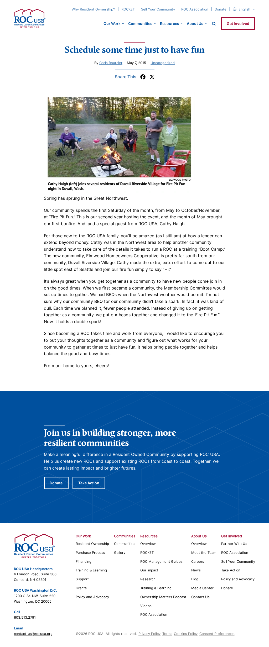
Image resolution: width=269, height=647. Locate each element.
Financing (83, 561)
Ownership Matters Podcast (163, 597)
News (196, 570)
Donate (220, 9)
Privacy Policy (149, 634)
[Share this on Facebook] (143, 77)
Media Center (202, 588)
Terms (167, 634)
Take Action (88, 483)
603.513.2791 (25, 617)
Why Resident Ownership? (93, 9)
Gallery (119, 552)
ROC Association (194, 9)
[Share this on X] (151, 77)
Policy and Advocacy (92, 597)
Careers (197, 561)
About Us (195, 23)
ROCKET (128, 9)
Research (148, 579)
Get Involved (238, 23)
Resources (169, 23)
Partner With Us (234, 543)
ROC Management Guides (161, 561)
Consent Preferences (217, 634)
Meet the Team (203, 552)
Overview (148, 543)
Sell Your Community (158, 9)
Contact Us (200, 597)
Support (82, 579)
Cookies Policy (186, 634)
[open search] (214, 24)
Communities (140, 23)
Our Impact (149, 570)
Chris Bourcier (110, 63)
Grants (81, 588)
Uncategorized (163, 63)
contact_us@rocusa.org (33, 634)
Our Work (112, 23)
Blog (194, 579)
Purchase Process (90, 552)
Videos (146, 606)
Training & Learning (91, 570)
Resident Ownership (92, 543)
